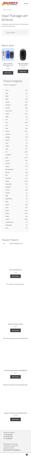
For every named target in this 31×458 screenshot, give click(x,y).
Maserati (8, 163)
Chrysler (8, 108)
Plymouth (8, 187)
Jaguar (7, 146)
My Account (5, 455)
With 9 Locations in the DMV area (12, 450)
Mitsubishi (8, 178)
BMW (7, 96)
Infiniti (7, 140)
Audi (7, 93)
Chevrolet (8, 105)
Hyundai (8, 137)
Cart (24, 454)
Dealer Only (9, 111)
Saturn (7, 204)
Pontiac (8, 190)
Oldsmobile (9, 184)
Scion (7, 207)
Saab (7, 201)
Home (4, 9)
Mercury (8, 172)
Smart (7, 210)
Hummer (8, 134)
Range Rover (9, 198)
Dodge (7, 113)
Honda (7, 131)
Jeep (7, 149)
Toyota (7, 219)
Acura (7, 90)
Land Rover (8, 154)
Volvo (7, 228)
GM (6, 125)
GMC (7, 128)
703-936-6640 (8, 438)
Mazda (7, 166)
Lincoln (7, 160)
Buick (7, 99)
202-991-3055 (8, 434)
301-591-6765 (9, 436)
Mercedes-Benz (9, 169)
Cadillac (8, 102)
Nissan (7, 181)
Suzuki (7, 216)
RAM (7, 196)
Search (15, 455)
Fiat (7, 119)
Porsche (8, 193)
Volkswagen (9, 225)
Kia (6, 152)
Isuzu (7, 143)
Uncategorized (9, 222)
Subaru (7, 213)
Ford (7, 122)
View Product (8, 73)
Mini (7, 175)
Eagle (7, 116)
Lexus (7, 157)
